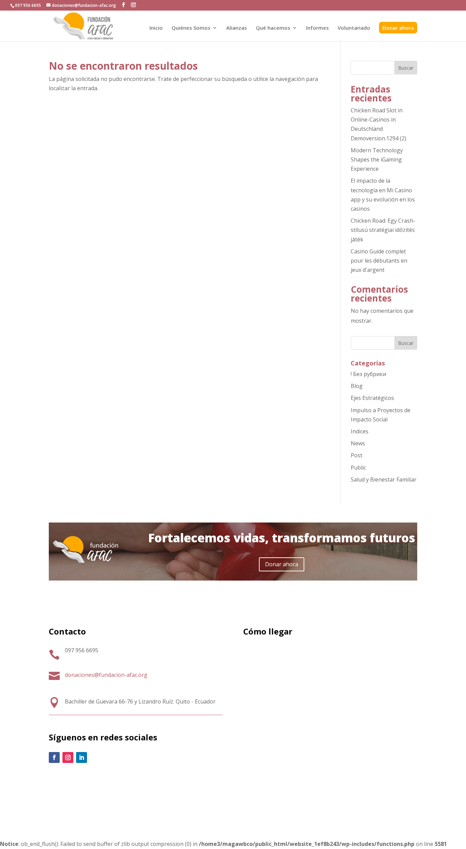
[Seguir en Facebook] (54, 757)
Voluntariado (354, 28)
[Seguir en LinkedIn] (81, 757)
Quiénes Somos (191, 28)
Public (358, 467)
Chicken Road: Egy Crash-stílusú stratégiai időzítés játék (383, 230)
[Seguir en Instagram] (67, 757)
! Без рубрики (368, 374)
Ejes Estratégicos (372, 398)
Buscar (405, 68)
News (358, 443)
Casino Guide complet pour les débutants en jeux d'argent (379, 261)
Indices (359, 431)
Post (356, 455)
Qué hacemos (273, 28)
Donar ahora (398, 27)
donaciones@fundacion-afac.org (106, 675)
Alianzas (236, 28)
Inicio (156, 28)
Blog (357, 386)
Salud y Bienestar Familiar (384, 479)
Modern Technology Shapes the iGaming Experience (377, 159)
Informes (317, 28)
